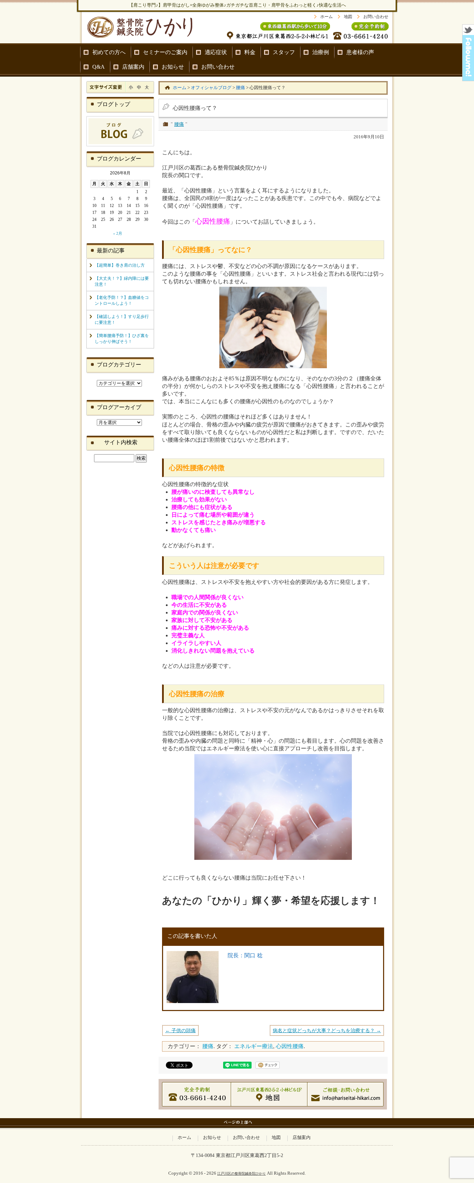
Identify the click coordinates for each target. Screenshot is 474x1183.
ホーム (326, 16)
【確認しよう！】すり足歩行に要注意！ (122, 319)
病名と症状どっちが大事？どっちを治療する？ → (327, 1030)
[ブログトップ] (120, 145)
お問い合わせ (375, 16)
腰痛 (179, 124)
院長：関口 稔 (245, 955)
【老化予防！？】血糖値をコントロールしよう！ (122, 300)
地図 (348, 16)
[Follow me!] (468, 79)
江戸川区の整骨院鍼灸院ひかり (241, 1173)
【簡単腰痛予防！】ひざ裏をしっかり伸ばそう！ (122, 338)
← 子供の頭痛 (180, 1030)
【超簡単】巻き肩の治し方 (120, 265)
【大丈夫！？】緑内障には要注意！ (122, 281)
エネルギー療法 (253, 1046)
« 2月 (117, 233)
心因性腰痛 (290, 1046)
